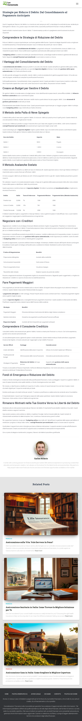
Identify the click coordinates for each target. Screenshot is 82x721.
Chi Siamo (47, 694)
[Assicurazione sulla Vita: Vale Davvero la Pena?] (41, 514)
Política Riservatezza (19, 694)
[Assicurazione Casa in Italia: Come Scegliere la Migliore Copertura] (41, 644)
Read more (38, 551)
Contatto (57, 694)
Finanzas (9, 538)
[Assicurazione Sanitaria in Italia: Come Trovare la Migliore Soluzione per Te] (41, 579)
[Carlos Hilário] (41, 448)
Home (6, 694)
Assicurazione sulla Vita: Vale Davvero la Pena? (29, 542)
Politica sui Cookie (70, 694)
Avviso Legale (36, 694)
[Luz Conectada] (11, 3)
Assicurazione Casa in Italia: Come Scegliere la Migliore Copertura (38, 672)
